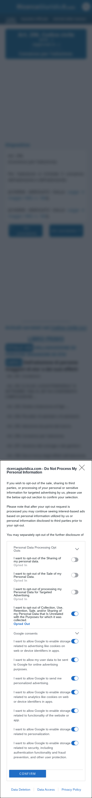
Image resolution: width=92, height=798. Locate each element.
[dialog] (46, 629)
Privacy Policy (71, 789)
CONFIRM (27, 773)
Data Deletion (20, 789)
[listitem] (46, 549)
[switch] (74, 559)
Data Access (46, 789)
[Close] (83, 469)
